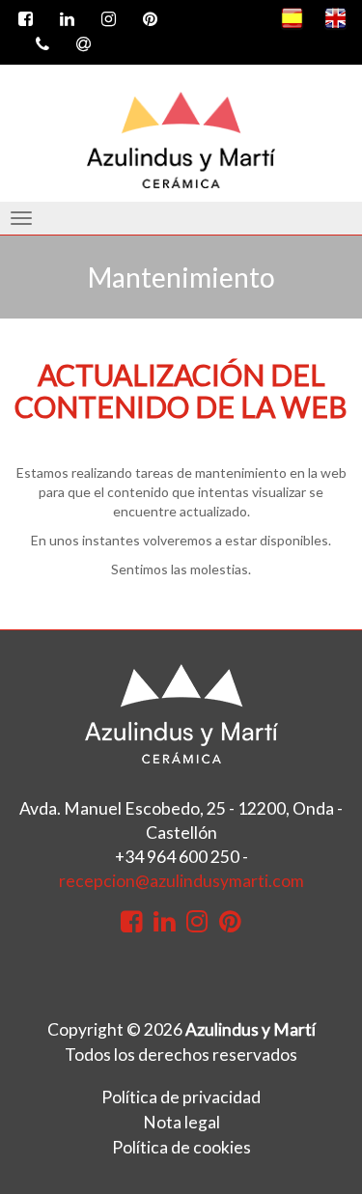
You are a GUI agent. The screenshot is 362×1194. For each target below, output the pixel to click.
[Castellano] (292, 19)
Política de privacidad (181, 1097)
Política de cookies (181, 1147)
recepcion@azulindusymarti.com (181, 881)
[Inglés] (335, 19)
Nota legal (181, 1122)
